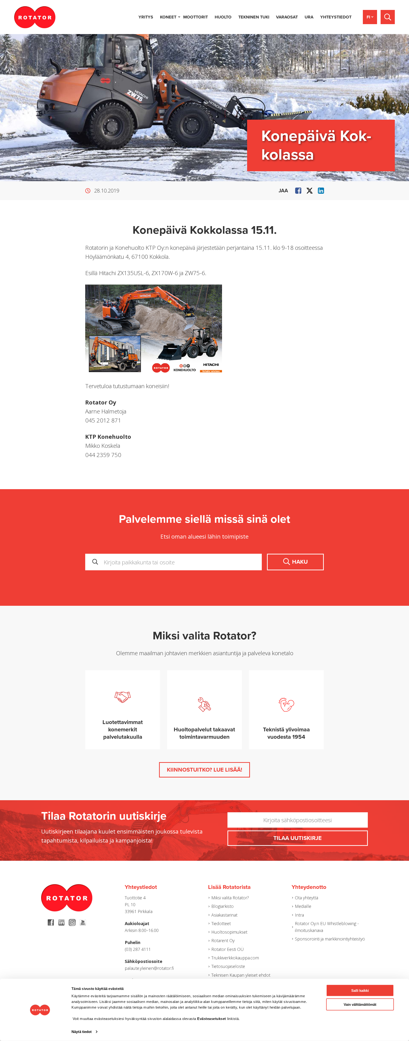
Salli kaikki (360, 990)
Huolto (223, 17)
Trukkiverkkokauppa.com (235, 958)
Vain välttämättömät (360, 1004)
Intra (299, 915)
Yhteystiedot (335, 17)
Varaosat (287, 17)
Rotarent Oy (223, 940)
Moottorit (195, 17)
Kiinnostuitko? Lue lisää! (204, 769)
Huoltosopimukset (229, 932)
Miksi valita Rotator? (230, 897)
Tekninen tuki (253, 17)
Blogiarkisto (222, 906)
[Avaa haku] (388, 17)
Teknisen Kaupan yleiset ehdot (240, 975)
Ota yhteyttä (306, 897)
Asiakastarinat (224, 915)
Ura (309, 17)
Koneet (168, 17)
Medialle (303, 906)
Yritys (145, 17)
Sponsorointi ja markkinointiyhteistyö (330, 939)
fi (368, 17)
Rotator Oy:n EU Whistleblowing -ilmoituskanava (327, 927)
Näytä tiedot (81, 1032)
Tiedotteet (221, 923)
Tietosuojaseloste (228, 966)
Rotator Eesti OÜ (227, 949)
